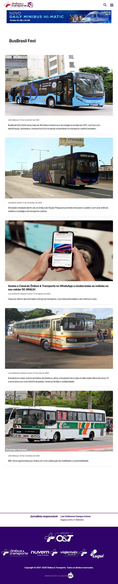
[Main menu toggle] (111, 5)
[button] (105, 5)
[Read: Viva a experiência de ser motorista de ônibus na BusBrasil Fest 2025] (59, 168)
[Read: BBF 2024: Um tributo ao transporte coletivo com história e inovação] (59, 421)
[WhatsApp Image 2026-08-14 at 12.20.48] (59, 16)
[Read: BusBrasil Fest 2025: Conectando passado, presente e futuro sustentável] (59, 85)
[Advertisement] (59, 493)
